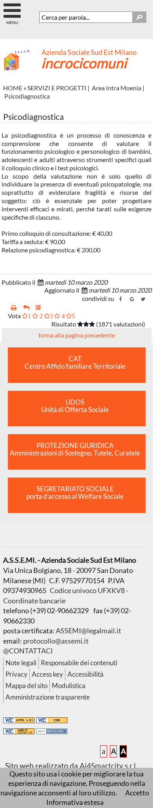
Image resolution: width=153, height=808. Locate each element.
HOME (12, 87)
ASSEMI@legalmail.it (88, 630)
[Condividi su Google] (132, 299)
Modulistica (69, 685)
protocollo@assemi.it (56, 640)
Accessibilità (85, 674)
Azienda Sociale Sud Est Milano (89, 52)
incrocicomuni (84, 62)
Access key (47, 674)
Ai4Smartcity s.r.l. (108, 765)
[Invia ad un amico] (26, 308)
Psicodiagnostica (27, 96)
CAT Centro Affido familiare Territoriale (75, 362)
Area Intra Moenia (116, 87)
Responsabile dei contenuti (79, 663)
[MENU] (12, 7)
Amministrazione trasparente (47, 697)
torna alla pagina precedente (76, 335)
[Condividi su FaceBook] (120, 299)
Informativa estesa (75, 802)
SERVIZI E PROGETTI (56, 87)
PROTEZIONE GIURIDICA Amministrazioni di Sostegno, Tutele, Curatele (75, 449)
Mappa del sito (26, 685)
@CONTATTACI (28, 650)
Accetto (137, 792)
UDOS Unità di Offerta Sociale (75, 406)
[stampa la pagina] (14, 308)
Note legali (20, 663)
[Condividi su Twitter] (143, 299)
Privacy (16, 674)
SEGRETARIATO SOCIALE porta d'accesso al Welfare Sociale (75, 492)
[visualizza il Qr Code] (38, 308)
